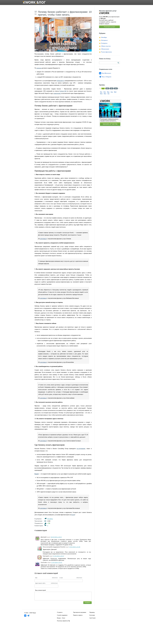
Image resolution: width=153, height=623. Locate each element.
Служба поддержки (62, 615)
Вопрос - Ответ (61, 618)
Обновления (105, 49)
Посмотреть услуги (109, 26)
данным (39, 68)
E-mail (61, 577)
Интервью (104, 40)
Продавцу (92, 612)
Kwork (73, 514)
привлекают (57, 93)
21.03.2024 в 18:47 (58, 556)
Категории (92, 615)
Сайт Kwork (92, 618)
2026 (103, 88)
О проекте (59, 612)
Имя (36, 577)
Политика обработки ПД (63, 620)
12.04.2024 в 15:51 (56, 562)
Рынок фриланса (106, 52)
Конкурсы (104, 43)
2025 (107, 88)
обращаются (61, 80)
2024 (111, 88)
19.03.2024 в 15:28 (74, 547)
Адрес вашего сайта (40, 583)
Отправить (87, 602)
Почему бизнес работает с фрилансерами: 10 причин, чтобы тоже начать (65, 13)
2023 (116, 88)
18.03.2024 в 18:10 (56, 537)
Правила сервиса (77, 615)
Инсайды (50, 518)
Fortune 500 (63, 91)
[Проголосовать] (45, 523)
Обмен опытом (105, 46)
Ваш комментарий (40, 590)
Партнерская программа (79, 612)
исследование (81, 448)
